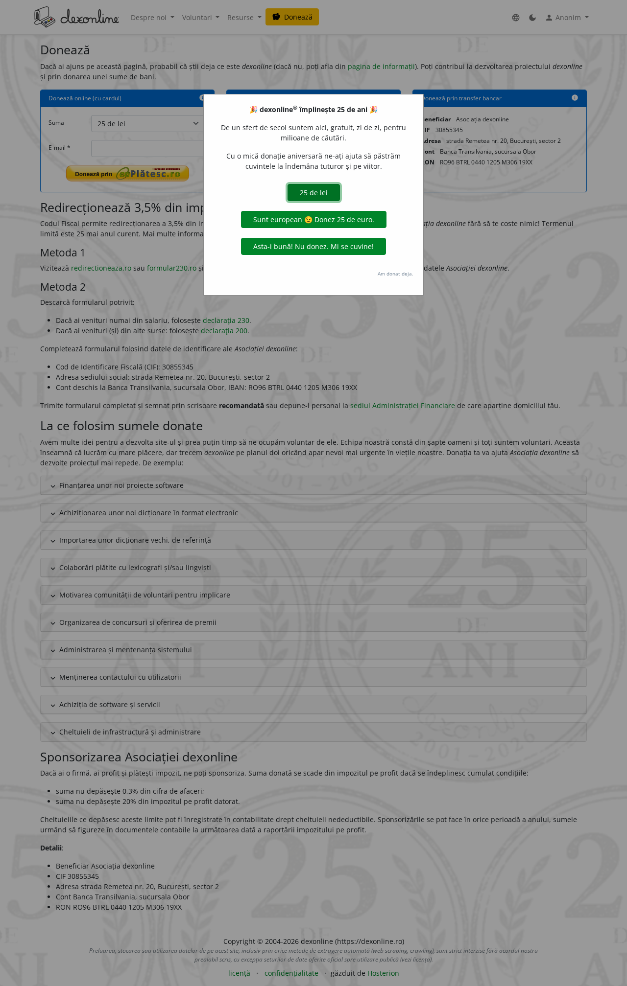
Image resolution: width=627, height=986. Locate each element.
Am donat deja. (395, 273)
